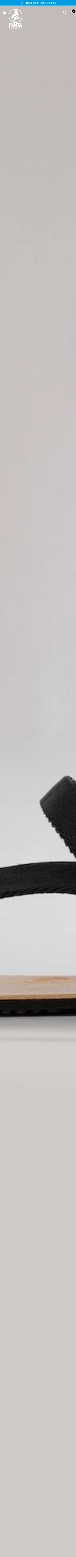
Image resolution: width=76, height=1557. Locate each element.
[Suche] (65, 12)
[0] (70, 12)
